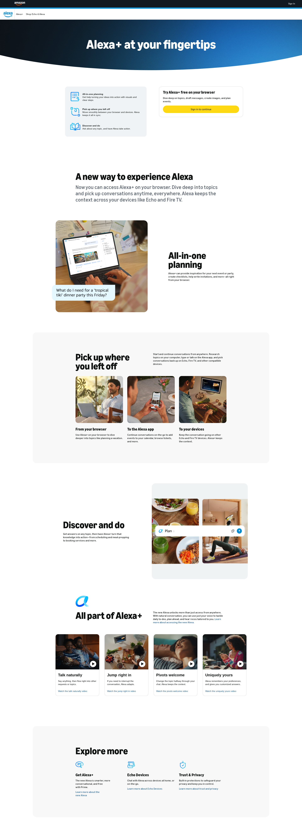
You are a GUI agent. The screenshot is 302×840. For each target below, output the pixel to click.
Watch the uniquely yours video (220, 691)
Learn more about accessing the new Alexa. (187, 620)
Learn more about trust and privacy (198, 788)
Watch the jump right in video (121, 691)
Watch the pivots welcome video (172, 691)
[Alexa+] (8, 14)
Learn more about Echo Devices (144, 788)
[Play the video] (93, 664)
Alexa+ (19, 14)
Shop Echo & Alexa (35, 14)
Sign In (291, 3)
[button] (77, 651)
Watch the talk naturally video (72, 691)
